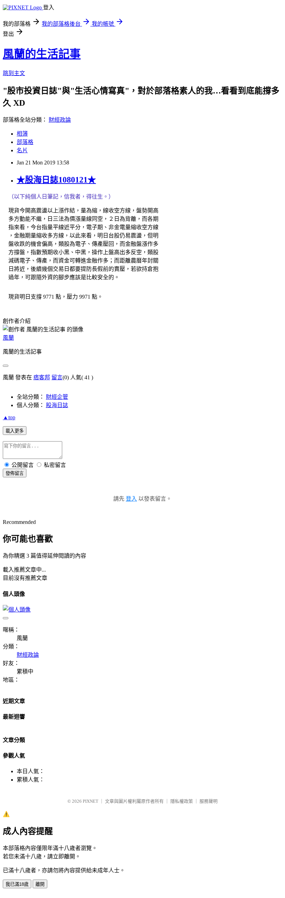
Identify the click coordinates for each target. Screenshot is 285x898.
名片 (22, 150)
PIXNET (90, 801)
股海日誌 (57, 405)
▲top (9, 417)
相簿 (22, 134)
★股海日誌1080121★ (56, 179)
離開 (39, 884)
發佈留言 (15, 473)
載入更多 (15, 431)
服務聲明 (209, 801)
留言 (57, 377)
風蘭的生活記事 (42, 54)
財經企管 (57, 397)
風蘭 (8, 338)
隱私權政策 (181, 801)
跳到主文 (14, 73)
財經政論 (60, 120)
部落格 (25, 142)
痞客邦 (41, 377)
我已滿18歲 (17, 884)
